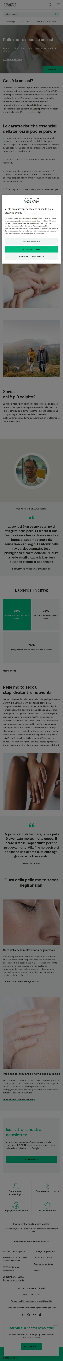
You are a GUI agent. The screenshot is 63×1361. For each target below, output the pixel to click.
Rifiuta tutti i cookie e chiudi (31, 256)
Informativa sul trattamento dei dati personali (26, 233)
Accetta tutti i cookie (31, 249)
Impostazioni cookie (31, 241)
